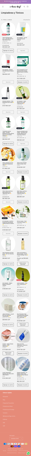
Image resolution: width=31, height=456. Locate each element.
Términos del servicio (12, 452)
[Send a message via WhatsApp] (28, 453)
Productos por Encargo (8, 409)
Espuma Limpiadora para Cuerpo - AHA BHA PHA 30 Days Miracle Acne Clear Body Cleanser (22, 133)
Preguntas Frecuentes (8, 403)
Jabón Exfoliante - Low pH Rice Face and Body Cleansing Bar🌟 (8, 315)
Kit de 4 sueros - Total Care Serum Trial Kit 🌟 (22, 222)
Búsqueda (5, 396)
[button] (2, 6)
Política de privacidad (23, 450)
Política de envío (21, 452)
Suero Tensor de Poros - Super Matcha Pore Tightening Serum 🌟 (22, 192)
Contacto (5, 412)
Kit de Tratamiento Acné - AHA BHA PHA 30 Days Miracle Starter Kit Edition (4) (22, 71)
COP (4, 425)
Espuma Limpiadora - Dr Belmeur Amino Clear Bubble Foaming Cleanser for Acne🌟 (22, 374)
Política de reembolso (12, 450)
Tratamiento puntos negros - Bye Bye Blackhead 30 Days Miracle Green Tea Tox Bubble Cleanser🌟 (8, 133)
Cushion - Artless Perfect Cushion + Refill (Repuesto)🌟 (8, 345)
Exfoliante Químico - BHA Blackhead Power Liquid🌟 (8, 102)
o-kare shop (14, 448)
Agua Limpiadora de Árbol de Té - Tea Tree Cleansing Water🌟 (8, 253)
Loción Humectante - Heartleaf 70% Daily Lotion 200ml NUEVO (8, 373)
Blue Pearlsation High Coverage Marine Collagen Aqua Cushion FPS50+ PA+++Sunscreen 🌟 (22, 316)
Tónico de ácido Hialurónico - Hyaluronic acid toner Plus (22, 345)
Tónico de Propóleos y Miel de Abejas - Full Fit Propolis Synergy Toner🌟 (22, 253)
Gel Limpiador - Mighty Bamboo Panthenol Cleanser (7, 284)
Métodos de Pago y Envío (9, 416)
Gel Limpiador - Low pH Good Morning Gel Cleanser (22, 38)
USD (4, 422)
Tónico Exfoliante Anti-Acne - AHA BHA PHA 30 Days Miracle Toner (8, 38)
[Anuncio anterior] (2, 1)
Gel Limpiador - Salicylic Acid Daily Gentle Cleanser (8, 70)
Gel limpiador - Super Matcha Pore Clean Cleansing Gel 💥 (21, 102)
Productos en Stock (8, 406)
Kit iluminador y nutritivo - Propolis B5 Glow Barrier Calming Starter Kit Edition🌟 (8, 223)
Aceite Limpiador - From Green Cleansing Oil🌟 (22, 284)
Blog (4, 399)
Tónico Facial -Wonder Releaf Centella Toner (22, 163)
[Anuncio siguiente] (28, 1)
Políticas (5, 419)
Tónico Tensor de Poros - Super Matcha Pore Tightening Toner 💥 (8, 192)
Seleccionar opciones (23, 263)
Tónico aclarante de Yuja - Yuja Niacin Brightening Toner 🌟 (8, 164)
